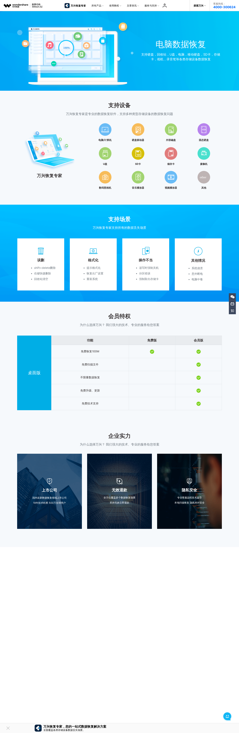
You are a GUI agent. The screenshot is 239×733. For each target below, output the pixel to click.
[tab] (119, 154)
